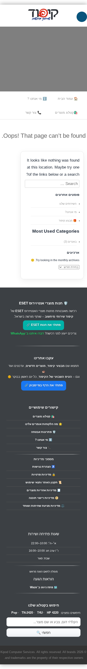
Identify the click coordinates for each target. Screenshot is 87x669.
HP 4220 (52, 612)
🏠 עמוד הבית (68, 98)
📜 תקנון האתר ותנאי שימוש (44, 482)
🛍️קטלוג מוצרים (66, 112)
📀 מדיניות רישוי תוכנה (43, 498)
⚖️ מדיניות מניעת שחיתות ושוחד (43, 505)
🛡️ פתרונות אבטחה (43, 432)
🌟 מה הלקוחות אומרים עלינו (43, 424)
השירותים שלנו (68, 203)
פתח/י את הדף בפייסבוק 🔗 (44, 385)
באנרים (72, 241)
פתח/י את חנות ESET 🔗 (43, 325)
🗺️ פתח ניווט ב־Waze (43, 587)
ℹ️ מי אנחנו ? (37, 98)
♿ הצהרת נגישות (43, 466)
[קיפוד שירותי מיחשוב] (43, 23)
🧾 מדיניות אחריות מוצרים (44, 490)
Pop (14, 612)
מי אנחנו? (71, 212)
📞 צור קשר (33, 112)
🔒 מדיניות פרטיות (43, 474)
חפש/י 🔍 (43, 633)
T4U (40, 612)
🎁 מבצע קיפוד (68, 220)
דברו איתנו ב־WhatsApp (27, 333)
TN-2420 (27, 612)
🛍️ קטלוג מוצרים (44, 416)
